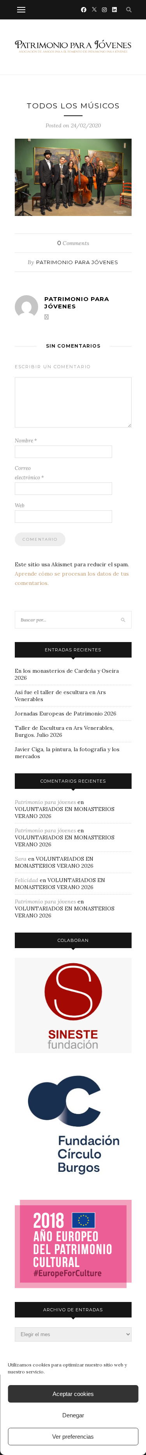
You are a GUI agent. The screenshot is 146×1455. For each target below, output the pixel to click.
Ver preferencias (73, 1436)
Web (20, 505)
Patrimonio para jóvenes (77, 262)
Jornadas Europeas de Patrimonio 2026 (65, 713)
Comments (73, 243)
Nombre (26, 440)
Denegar (73, 1415)
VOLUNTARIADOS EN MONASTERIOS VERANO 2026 (54, 862)
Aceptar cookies (73, 1394)
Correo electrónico (29, 473)
